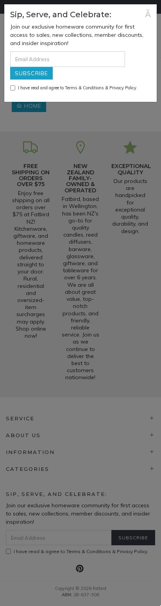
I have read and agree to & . (78, 87)
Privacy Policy (122, 87)
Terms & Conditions (84, 87)
